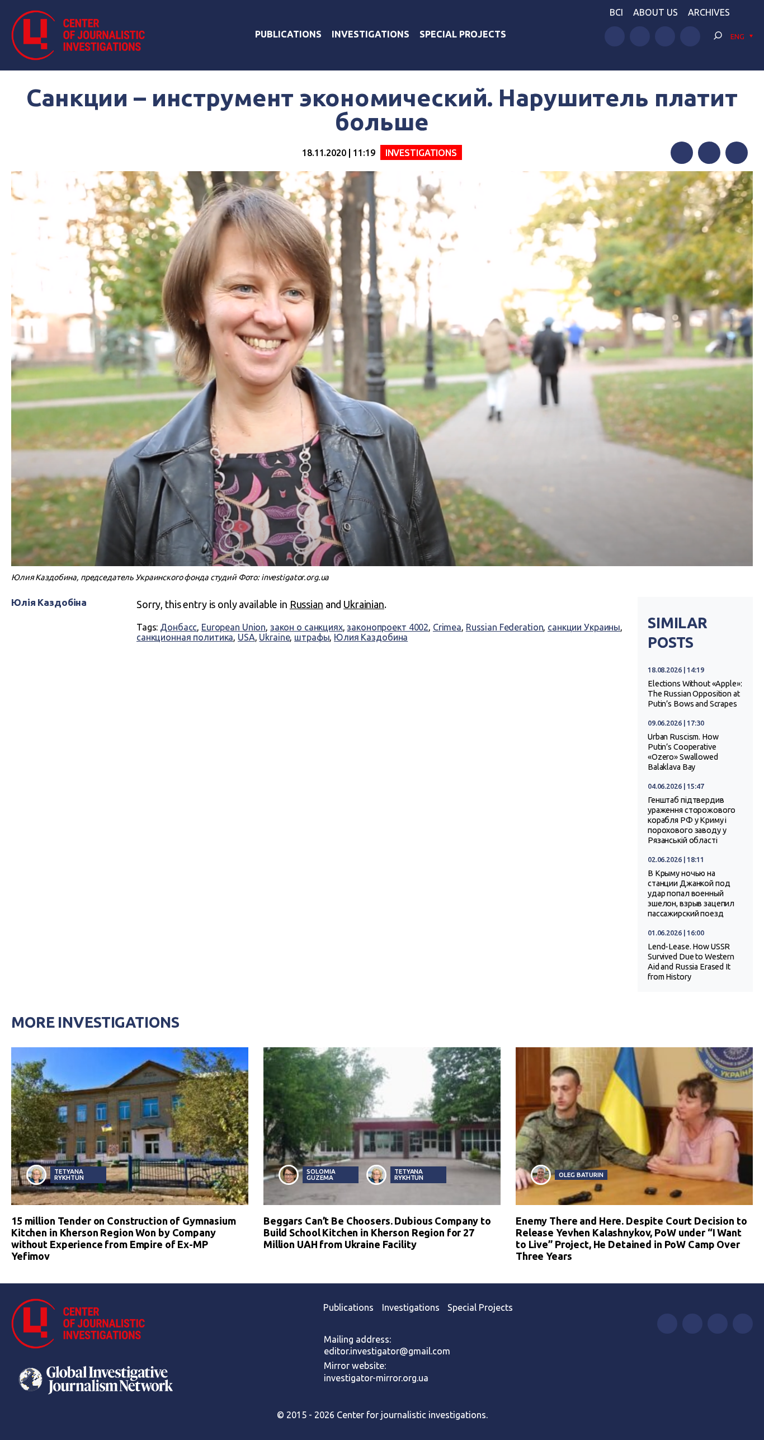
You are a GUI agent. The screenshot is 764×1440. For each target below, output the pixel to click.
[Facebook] (682, 153)
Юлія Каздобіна (49, 602)
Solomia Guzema (320, 1174)
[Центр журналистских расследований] (83, 35)
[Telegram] (736, 153)
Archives (709, 12)
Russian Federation (505, 627)
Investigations (370, 34)
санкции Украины (584, 627)
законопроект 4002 (387, 627)
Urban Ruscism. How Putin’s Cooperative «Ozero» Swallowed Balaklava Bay (683, 751)
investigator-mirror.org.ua (376, 1378)
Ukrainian (363, 604)
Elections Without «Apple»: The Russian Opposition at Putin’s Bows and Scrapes (695, 693)
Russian (306, 604)
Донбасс (178, 627)
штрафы (311, 637)
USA (246, 637)
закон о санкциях (306, 627)
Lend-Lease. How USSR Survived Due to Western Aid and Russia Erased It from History (691, 961)
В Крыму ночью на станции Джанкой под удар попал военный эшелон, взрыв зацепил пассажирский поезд (691, 893)
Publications (288, 34)
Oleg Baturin (581, 1174)
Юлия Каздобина (371, 637)
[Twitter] (709, 153)
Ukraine (274, 637)
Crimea (447, 627)
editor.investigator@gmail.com (387, 1351)
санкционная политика (184, 637)
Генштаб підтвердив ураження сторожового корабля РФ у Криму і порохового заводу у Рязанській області (691, 820)
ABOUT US (655, 12)
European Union (233, 627)
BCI (616, 12)
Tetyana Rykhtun (68, 1174)
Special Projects (462, 34)
